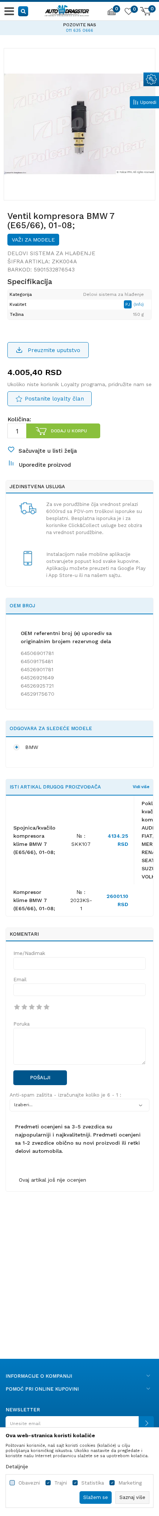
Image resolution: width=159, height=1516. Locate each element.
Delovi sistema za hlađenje (51, 253)
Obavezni (29, 1483)
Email (20, 979)
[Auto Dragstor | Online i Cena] (67, 9)
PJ (128, 304)
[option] (79, 26)
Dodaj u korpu (69, 430)
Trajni (60, 1483)
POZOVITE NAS (79, 24)
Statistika (92, 1483)
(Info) (138, 304)
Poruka (21, 1024)
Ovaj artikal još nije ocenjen (52, 1180)
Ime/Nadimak (29, 953)
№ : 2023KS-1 (81, 900)
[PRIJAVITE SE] (79, 1426)
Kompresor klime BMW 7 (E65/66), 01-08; (34, 900)
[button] (23, 11)
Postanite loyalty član (54, 398)
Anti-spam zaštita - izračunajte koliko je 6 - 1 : (65, 1095)
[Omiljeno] (128, 13)
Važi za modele (33, 240)
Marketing (130, 1483)
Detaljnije (17, 1466)
